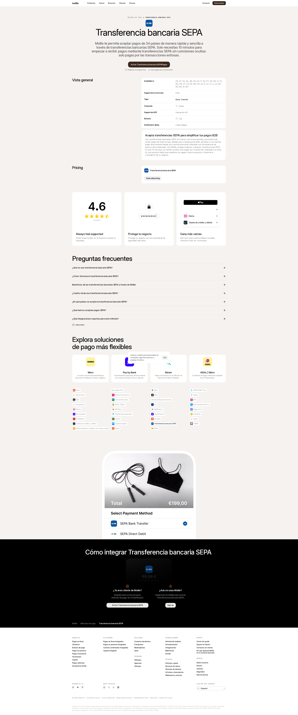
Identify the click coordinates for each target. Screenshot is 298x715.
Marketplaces (139, 648)
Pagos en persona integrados (114, 644)
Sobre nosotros (202, 663)
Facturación (76, 657)
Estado (168, 654)
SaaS (136, 651)
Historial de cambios (173, 641)
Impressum (154, 698)
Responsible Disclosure (124, 698)
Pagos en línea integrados (113, 641)
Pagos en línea (77, 641)
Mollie (74, 623)
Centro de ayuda (202, 641)
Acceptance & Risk (79, 666)
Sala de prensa (202, 675)
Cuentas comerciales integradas (115, 648)
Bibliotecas (169, 651)
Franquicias (138, 644)
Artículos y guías (171, 663)
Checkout (76, 644)
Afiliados (137, 660)
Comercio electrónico (142, 641)
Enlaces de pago (78, 648)
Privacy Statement (108, 698)
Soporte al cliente (203, 644)
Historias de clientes (173, 669)
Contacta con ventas (204, 648)
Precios (199, 666)
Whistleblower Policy (141, 698)
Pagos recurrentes (79, 654)
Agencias (138, 663)
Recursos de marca (172, 666)
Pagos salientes (78, 663)
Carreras (199, 669)
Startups (137, 666)
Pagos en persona (79, 651)
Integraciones (170, 648)
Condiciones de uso (93, 698)
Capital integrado (110, 651)
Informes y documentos (174, 672)
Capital (75, 660)
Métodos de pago (135, 17)
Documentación (171, 644)
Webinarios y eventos (173, 675)
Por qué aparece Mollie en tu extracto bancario (205, 652)
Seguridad (200, 672)
